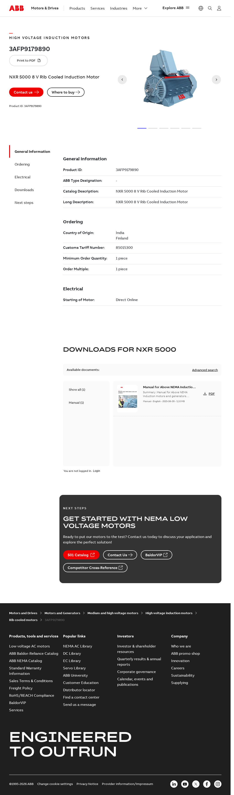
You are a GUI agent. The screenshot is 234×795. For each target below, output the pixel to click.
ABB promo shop (185, 653)
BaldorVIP (153, 555)
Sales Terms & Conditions (31, 680)
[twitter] (195, 784)
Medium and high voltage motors (113, 613)
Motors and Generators (62, 613)
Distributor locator (79, 690)
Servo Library (74, 668)
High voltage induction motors (169, 613)
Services (97, 8)
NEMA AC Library (77, 646)
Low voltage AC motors (29, 646)
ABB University (75, 675)
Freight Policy (20, 688)
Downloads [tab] (24, 189)
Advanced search (205, 370)
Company (179, 636)
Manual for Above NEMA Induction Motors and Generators (168, 389)
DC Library (72, 653)
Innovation (180, 660)
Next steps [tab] (24, 202)
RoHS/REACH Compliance (31, 695)
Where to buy (63, 92)
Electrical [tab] (22, 177)
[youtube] (185, 784)
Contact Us (117, 555)
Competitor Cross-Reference (92, 567)
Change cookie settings (55, 784)
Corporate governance (136, 671)
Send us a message (79, 704)
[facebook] (206, 784)
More (137, 8)
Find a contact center (81, 697)
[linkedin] (174, 784)
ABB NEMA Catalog (25, 660)
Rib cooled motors (23, 620)
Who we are (181, 646)
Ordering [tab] (22, 164)
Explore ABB (172, 7)
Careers (177, 668)
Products (77, 8)
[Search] (210, 8)
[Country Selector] (201, 8)
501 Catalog (78, 555)
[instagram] (217, 784)
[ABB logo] (16, 8)
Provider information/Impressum (127, 784)
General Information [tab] (32, 151)
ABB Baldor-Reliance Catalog (33, 653)
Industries (118, 8)
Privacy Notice (87, 784)
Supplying (179, 682)
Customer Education (80, 682)
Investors (125, 636)
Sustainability (182, 675)
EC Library (72, 660)
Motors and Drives (23, 613)
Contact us (23, 92)
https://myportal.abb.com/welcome (219, 8)
